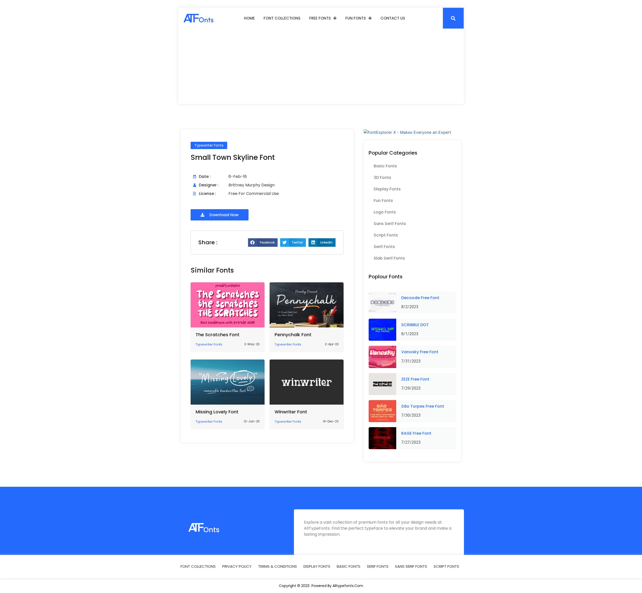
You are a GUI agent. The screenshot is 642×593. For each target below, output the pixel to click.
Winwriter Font (291, 412)
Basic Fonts (385, 166)
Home (249, 18)
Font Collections (282, 18)
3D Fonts (382, 177)
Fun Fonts (355, 18)
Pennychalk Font (293, 334)
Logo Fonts (385, 212)
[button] (453, 18)
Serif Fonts (384, 247)
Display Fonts (387, 189)
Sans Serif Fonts (390, 223)
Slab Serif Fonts (389, 258)
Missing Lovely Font (217, 412)
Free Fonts (320, 18)
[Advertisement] (321, 66)
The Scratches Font (217, 334)
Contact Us (392, 18)
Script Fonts (386, 235)
